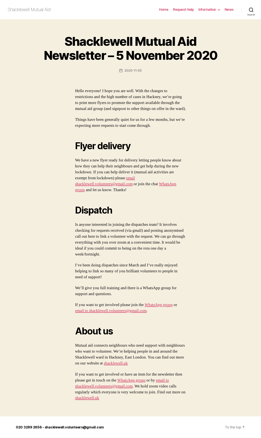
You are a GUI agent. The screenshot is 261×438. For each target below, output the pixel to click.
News (229, 9)
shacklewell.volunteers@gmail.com (74, 427)
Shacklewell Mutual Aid (29, 9)
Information (207, 9)
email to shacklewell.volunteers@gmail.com (111, 310)
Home (163, 9)
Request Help (183, 9)
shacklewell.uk (116, 363)
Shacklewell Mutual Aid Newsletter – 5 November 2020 (130, 48)
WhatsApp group (159, 304)
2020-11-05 (133, 70)
